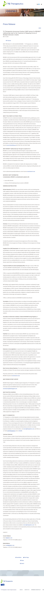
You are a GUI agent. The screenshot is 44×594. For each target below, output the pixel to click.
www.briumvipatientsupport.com (10, 388)
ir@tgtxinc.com (9, 537)
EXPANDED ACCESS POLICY (36, 589)
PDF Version (8, 40)
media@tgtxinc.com (10, 545)
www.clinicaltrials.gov (11, 145)
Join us (21, 589)
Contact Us (27, 589)
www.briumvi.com (31, 171)
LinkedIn (20, 430)
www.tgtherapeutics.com (28, 428)
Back (40, 28)
